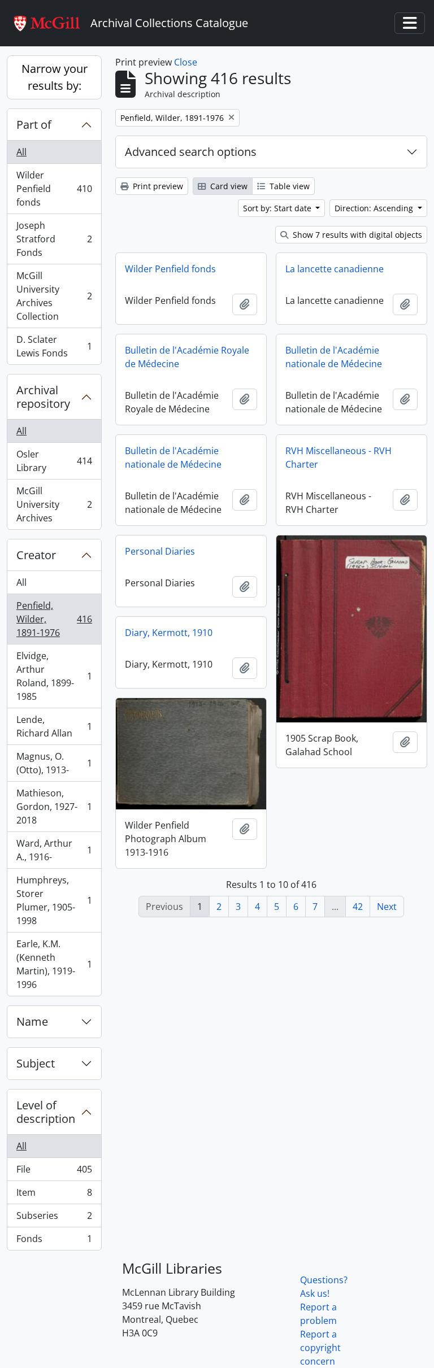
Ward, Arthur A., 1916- (54, 850)
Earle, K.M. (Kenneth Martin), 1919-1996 (54, 964)
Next (387, 906)
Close (185, 62)
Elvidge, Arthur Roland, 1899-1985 (54, 676)
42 (358, 906)
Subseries (54, 1218)
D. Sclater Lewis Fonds (54, 346)
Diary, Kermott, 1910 (168, 632)
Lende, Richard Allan (54, 726)
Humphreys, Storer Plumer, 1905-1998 (54, 900)
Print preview (157, 186)
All (21, 152)
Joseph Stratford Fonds (54, 239)
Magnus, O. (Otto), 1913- (54, 763)
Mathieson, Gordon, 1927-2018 (54, 806)
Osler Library (54, 461)
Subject (35, 1063)
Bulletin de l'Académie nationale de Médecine (333, 357)
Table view (288, 186)
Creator (36, 555)
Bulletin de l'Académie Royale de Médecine (187, 357)
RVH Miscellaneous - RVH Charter (338, 457)
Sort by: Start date (278, 208)
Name (32, 1021)
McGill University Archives (54, 504)
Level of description (45, 1111)
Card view (228, 186)
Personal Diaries (160, 551)
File (54, 1172)
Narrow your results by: (54, 77)
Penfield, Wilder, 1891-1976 (54, 619)
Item (54, 1195)
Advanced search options (191, 151)
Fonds (54, 1241)
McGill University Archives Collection (54, 296)
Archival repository (43, 396)
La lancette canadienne (334, 269)
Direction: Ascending (375, 208)
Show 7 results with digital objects (356, 234)
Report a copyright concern (320, 1347)
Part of (33, 124)
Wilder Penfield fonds (54, 188)
